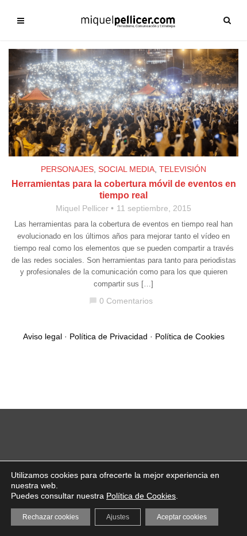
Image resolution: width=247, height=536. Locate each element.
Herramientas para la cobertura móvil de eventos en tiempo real (123, 189)
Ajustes (117, 517)
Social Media (126, 169)
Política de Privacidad (109, 336)
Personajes (67, 169)
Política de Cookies (190, 336)
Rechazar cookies (50, 517)
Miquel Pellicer (82, 208)
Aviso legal (42, 336)
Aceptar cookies (182, 517)
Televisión (182, 169)
